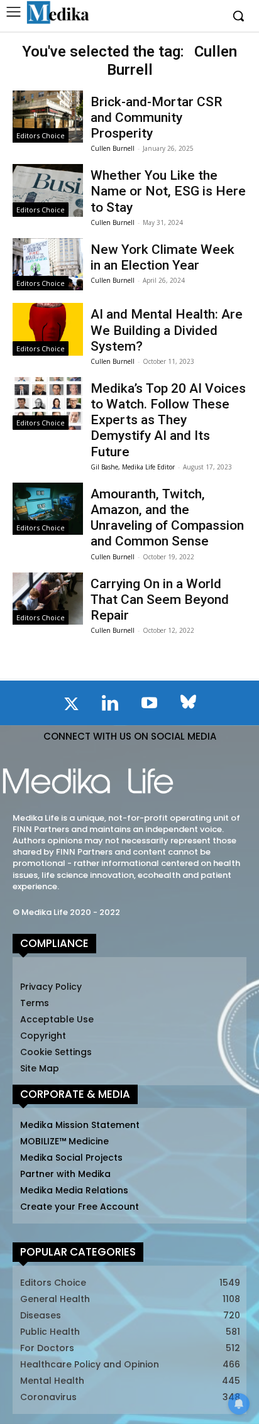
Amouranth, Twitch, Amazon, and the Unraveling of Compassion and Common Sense (167, 517)
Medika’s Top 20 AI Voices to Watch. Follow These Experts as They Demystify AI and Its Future (168, 420)
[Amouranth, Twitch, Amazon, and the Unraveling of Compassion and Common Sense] (48, 509)
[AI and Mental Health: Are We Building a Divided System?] (48, 329)
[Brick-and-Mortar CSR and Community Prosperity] (48, 116)
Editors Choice (40, 135)
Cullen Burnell (113, 148)
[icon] (71, 706)
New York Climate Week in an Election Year (162, 257)
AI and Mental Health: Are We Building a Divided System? (167, 330)
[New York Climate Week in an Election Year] (48, 264)
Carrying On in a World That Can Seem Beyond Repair (160, 599)
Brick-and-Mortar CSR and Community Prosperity (157, 117)
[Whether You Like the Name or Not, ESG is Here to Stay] (48, 190)
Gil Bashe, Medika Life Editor (133, 467)
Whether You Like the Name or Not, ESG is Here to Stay (168, 191)
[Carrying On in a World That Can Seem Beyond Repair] (48, 598)
